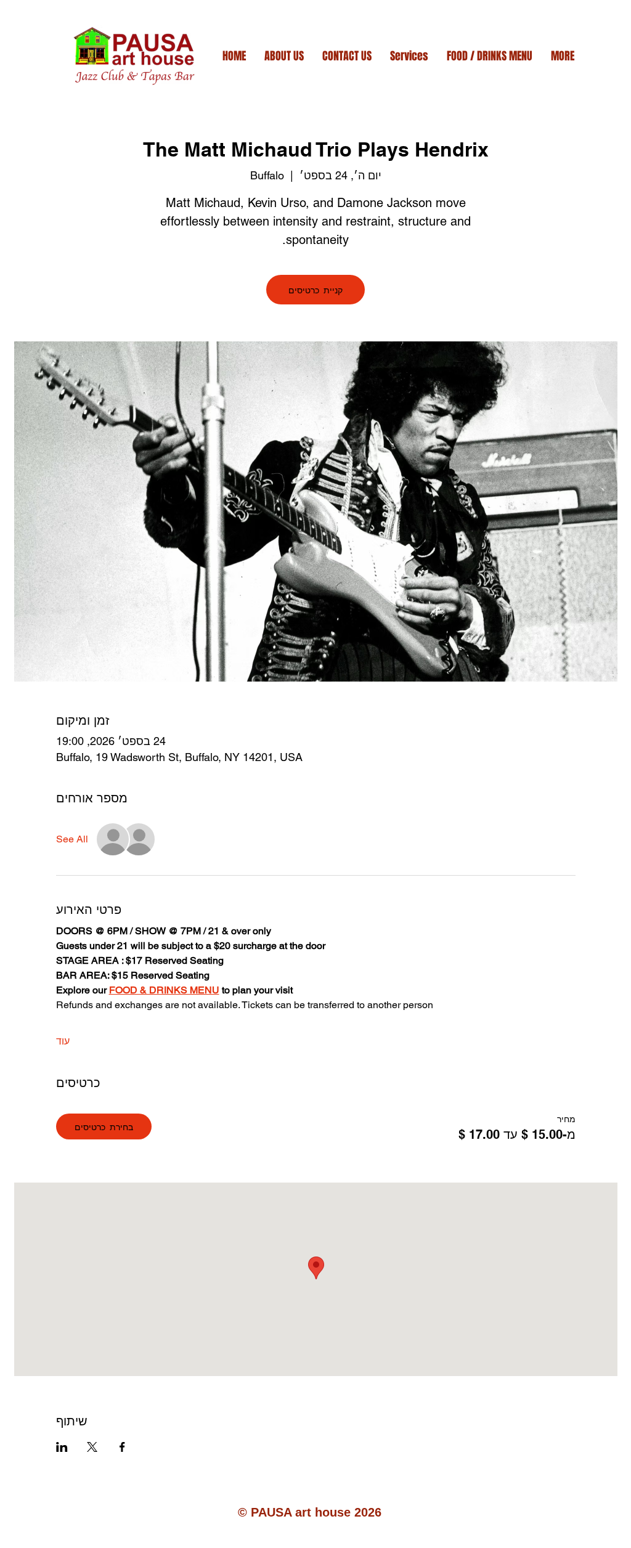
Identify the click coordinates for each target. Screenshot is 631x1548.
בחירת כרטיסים (104, 1126)
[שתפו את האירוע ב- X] (92, 1447)
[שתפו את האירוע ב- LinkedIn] (62, 1447)
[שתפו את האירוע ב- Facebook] (122, 1447)
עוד (63, 1041)
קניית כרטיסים (315, 289)
